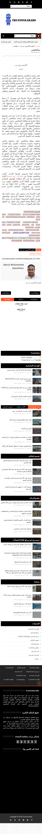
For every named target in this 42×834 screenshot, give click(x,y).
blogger (7, 299)
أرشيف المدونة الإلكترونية (7, 407)
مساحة (9, 225)
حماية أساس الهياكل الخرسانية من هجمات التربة (17, 544)
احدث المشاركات (34, 407)
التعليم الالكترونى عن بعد (27, 46)
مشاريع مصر (26, 225)
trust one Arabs (29, 241)
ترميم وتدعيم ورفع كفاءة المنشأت (16, 217)
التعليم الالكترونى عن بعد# (27, 250)
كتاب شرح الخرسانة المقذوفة (22, 562)
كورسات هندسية (31, 222)
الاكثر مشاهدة (21, 407)
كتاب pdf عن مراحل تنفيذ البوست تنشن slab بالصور (16, 502)
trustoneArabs (16, 241)
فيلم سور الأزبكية (10, 42)
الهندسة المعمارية (14, 222)
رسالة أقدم (5, 293)
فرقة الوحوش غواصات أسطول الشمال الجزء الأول (16, 446)
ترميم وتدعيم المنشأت (32, 671)
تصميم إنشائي (34, 640)
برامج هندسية (34, 633)
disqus (21, 299)
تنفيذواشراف (31, 217)
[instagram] (14, 2)
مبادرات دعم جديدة (15, 176)
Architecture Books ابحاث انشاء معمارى (19, 370)
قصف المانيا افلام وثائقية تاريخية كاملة (20, 420)
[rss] (10, 2)
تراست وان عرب (31, 238)
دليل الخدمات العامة (32, 230)
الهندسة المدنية (8, 679)
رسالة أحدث (35, 293)
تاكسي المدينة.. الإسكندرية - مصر (21, 411)
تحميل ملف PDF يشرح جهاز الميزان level (19, 586)
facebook (34, 299)
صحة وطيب (16, 225)
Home (38, 46)
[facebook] (31, 2)
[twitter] (27, 2)
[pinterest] (18, 2)
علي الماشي (29, 227)
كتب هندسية (35, 651)
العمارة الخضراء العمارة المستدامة (21, 396)
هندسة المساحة (21, 675)
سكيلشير (35, 49)
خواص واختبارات (15, 214)
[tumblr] (22, 2)
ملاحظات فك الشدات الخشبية (22, 529)
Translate (38, 360)
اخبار (32, 225)
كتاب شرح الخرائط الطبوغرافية (22, 612)
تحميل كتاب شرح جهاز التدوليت (22, 604)
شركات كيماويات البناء (16, 230)
